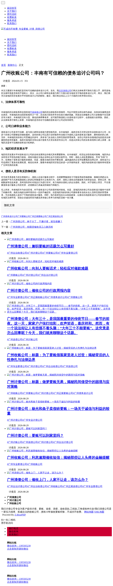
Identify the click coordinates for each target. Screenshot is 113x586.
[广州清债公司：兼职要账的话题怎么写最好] (30, 239)
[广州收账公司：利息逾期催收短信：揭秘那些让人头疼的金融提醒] (42, 450)
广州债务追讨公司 (9, 216)
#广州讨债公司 (34, 253)
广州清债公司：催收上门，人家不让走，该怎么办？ (47, 480)
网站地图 (89, 512)
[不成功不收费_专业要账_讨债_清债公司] (23, 29)
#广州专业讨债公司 (32, 420)
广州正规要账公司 (38, 216)
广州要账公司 (24, 216)
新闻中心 (12, 65)
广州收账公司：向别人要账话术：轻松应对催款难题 (47, 268)
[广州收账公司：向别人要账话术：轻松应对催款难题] (35, 261)
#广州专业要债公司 (68, 253)
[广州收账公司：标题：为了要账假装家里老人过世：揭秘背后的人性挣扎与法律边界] (52, 348)
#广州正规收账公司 (37, 297)
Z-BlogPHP (20, 515)
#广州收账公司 (14, 393)
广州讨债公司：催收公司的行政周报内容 (39, 290)
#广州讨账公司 (30, 339)
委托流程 (11, 14)
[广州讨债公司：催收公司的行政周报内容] (29, 283)
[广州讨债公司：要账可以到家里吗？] (27, 428)
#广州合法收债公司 (17, 253)
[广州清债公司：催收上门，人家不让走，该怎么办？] (35, 472)
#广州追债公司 (14, 339)
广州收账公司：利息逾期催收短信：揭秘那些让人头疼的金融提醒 (58, 457)
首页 (3, 65)
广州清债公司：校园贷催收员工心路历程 (32, 227)
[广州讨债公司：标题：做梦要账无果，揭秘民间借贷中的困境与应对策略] (46, 375)
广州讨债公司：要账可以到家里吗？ (35, 435)
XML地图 (99, 512)
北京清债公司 (65, 90)
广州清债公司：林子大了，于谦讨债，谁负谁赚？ (36, 221)
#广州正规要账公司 (63, 393)
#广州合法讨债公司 (48, 275)
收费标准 (11, 17)
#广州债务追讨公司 (57, 297)
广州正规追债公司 (54, 216)
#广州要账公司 (50, 253)
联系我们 (11, 23)
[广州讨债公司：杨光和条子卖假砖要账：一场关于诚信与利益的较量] (43, 401)
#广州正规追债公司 (72, 486)
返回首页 (11, 8)
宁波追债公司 (36, 112)
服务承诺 (11, 20)
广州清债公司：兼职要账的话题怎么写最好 (40, 246)
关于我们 (11, 11)
